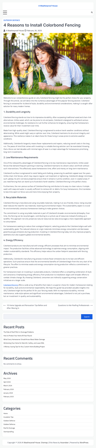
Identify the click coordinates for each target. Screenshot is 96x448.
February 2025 (9, 396)
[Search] (92, 12)
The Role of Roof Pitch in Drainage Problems (19, 332)
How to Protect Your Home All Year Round (18, 335)
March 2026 (8, 385)
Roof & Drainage (9, 428)
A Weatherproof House (48, 5)
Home (6, 413)
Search (87, 316)
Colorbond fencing (11, 285)
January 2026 (8, 393)
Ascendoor (64, 442)
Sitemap (44, 442)
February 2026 (9, 389)
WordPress (84, 442)
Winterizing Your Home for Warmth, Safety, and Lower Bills (24, 343)
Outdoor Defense (9, 424)
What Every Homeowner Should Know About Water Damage (24, 339)
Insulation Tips (8, 417)
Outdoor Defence (12, 20)
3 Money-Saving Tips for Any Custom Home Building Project (24, 346)
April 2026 (7, 382)
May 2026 (7, 378)
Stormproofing (9, 431)
